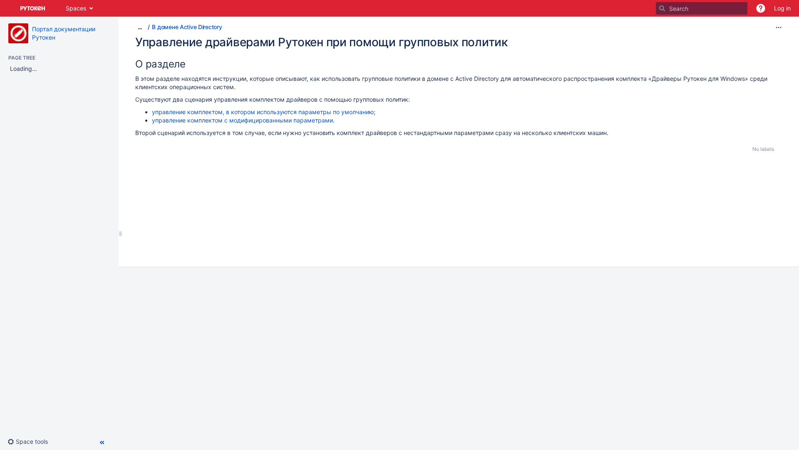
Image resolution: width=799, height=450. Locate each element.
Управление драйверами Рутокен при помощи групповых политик (321, 42)
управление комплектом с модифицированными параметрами (242, 120)
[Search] (662, 8)
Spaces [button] (76, 8)
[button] (761, 8)
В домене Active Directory (187, 26)
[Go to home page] (33, 8)
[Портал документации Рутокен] (18, 33)
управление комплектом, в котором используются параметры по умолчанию (263, 111)
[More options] (779, 27)
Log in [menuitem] (782, 8)
